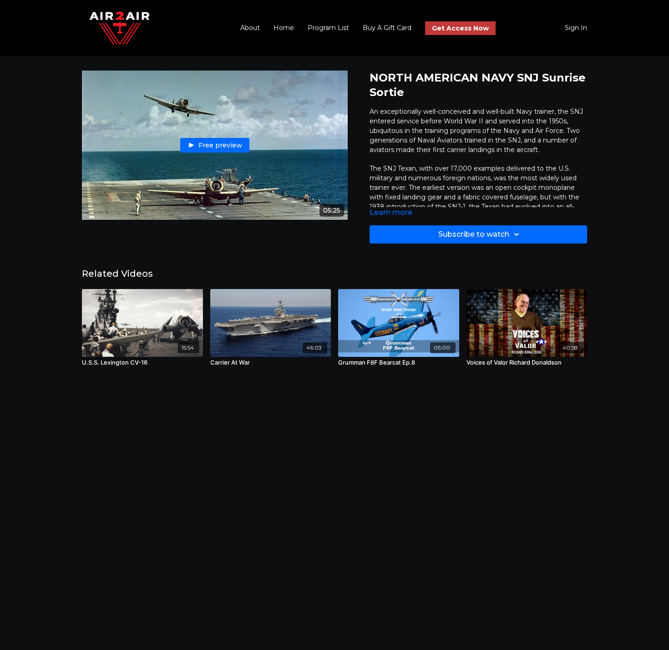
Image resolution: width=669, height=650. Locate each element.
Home (284, 28)
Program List (328, 28)
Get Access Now (460, 28)
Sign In (576, 28)
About (250, 28)
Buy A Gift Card (387, 28)
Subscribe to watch (473, 234)
